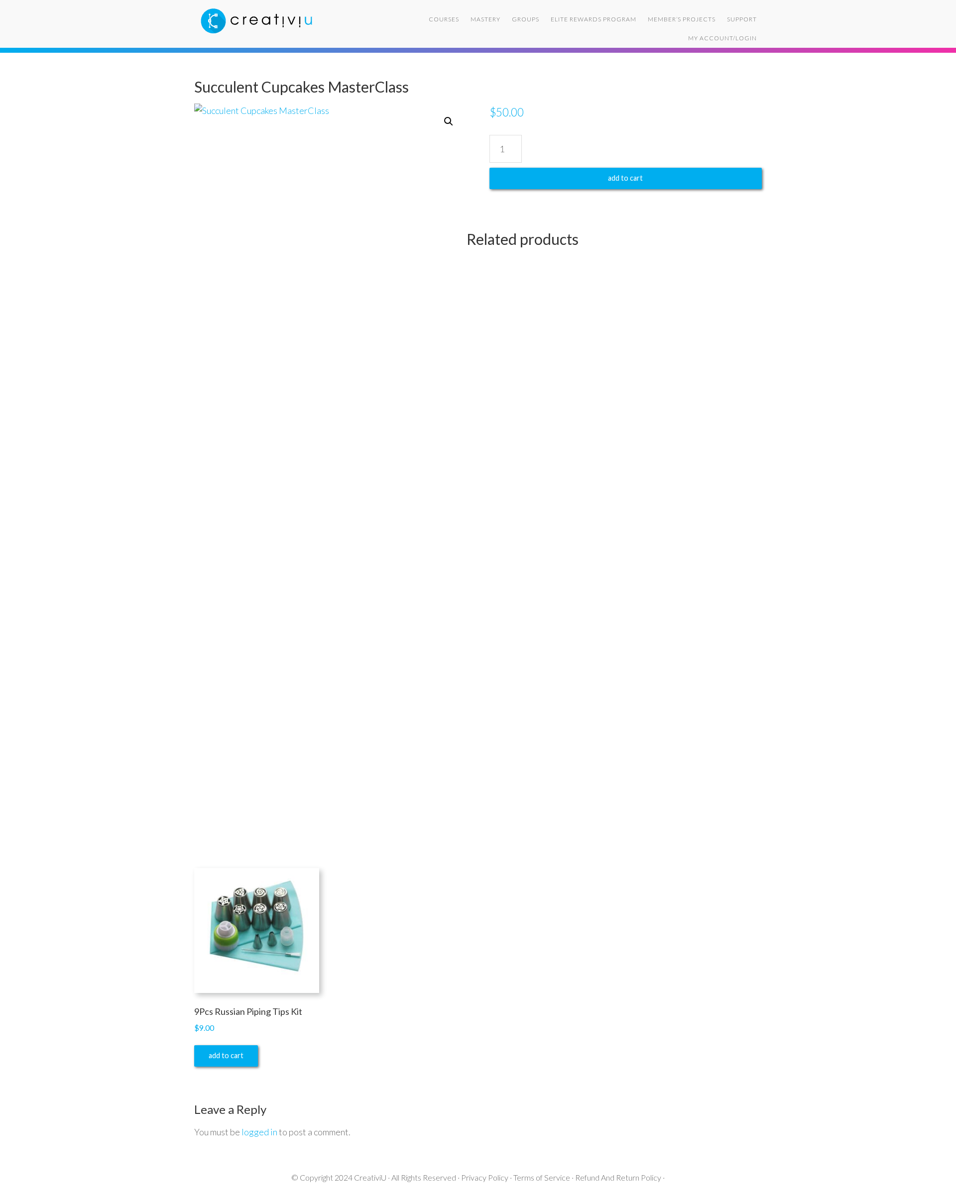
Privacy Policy (484, 1177)
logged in (259, 1131)
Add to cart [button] (226, 1055)
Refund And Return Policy (618, 1177)
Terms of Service (541, 1177)
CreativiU (370, 1177)
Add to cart (625, 178)
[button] (449, 121)
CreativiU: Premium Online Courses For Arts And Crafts (274, 20)
